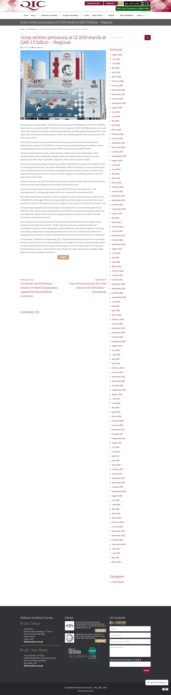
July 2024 (116, 165)
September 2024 (119, 156)
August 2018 (117, 394)
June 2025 (116, 116)
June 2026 (116, 63)
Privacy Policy (88, 691)
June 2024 (116, 169)
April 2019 (116, 363)
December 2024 (118, 143)
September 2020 (119, 297)
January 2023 (117, 231)
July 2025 (116, 112)
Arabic (63, 257)
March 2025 (116, 129)
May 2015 (115, 557)
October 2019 (117, 337)
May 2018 (115, 407)
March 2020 (116, 315)
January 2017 (117, 473)
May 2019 (115, 359)
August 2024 (117, 160)
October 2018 (117, 385)
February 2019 (118, 368)
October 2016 (117, 487)
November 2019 (118, 332)
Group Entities (93, 3)
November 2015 (118, 535)
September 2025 (119, 103)
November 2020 (118, 288)
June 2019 (116, 354)
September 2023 (119, 209)
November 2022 (118, 235)
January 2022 (117, 275)
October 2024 (117, 151)
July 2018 (116, 398)
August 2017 (117, 443)
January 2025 (117, 138)
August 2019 (117, 346)
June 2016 (116, 504)
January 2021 (117, 279)
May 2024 (115, 174)
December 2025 (118, 90)
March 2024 (116, 182)
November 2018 (118, 381)
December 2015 (118, 531)
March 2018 (116, 416)
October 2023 (117, 204)
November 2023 (118, 200)
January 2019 (117, 372)
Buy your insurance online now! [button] (133, 8)
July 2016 (116, 500)
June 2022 (116, 253)
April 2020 (116, 310)
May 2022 (115, 257)
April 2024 (116, 178)
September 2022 (119, 244)
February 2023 (118, 226)
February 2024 (118, 187)
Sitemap (80, 691)
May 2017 (115, 456)
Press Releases (31, 29)
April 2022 (116, 262)
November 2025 (118, 94)
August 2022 (117, 248)
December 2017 (118, 429)
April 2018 (116, 412)
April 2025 (116, 125)
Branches (110, 3)
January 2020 (117, 323)
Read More (100, 630)
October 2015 (117, 540)
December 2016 (118, 478)
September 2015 (119, 544)
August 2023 (117, 213)
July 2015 (116, 548)
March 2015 (116, 562)
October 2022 (117, 240)
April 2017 (116, 460)
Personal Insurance (49, 15)
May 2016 (115, 509)
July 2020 (116, 301)
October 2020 (117, 293)
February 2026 (118, 81)
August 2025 (117, 107)
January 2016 (117, 526)
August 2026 (117, 54)
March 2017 (116, 465)
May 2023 (115, 218)
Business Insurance (71, 15)
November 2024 (118, 147)
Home (26, 15)
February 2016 (118, 522)
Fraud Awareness (127, 15)
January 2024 (117, 191)
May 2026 (115, 68)
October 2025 (117, 99)
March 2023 (116, 222)
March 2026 (116, 76)
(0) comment (38, 47)
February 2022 (118, 271)
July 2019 (116, 350)
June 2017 (116, 451)
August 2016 (117, 496)
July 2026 (116, 59)
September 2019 (119, 341)
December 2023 (118, 196)
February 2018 (118, 421)
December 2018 (118, 376)
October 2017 (117, 434)
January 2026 (117, 85)
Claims (86, 15)
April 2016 (116, 513)
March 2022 (116, 266)
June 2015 (116, 553)
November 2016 (118, 482)
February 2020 (118, 319)
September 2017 (119, 438)
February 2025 (118, 134)
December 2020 (118, 284)
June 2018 (116, 403)
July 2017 (116, 447)
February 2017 (118, 469)
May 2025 (115, 121)
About (33, 15)
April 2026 (116, 72)
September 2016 (119, 491)
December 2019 (118, 328)
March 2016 (116, 518)
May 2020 (115, 306)
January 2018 (117, 425)
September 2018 (119, 390)
